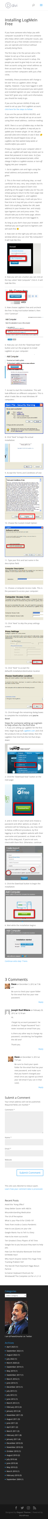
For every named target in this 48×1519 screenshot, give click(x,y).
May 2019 (11, 1371)
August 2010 (12, 1455)
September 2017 (14, 1375)
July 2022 (10, 1359)
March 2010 (12, 1471)
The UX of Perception (14, 1216)
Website (8, 1160)
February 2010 (13, 1475)
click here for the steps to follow (18, 109)
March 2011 (12, 1431)
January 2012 (12, 1411)
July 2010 (10, 1459)
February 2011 (13, 1435)
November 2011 (13, 1415)
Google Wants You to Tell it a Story (19, 1232)
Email (8, 1148)
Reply (41, 1002)
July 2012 (10, 1395)
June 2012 (11, 1399)
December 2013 (13, 1387)
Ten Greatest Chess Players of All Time (21, 1240)
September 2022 (14, 1351)
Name (8, 1137)
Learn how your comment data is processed (23, 1189)
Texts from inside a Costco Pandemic (20, 1224)
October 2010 (12, 1451)
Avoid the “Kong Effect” (14, 1204)
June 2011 (11, 1423)
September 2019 (14, 1367)
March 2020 (12, 1363)
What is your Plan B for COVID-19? (19, 1220)
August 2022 (12, 1355)
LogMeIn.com (29, 730)
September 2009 (14, 1479)
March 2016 (12, 1379)
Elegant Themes (24, 1512)
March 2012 (12, 1403)
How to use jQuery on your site (18, 1228)
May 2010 (11, 1467)
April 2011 (11, 1427)
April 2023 (11, 1347)
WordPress (24, 1515)
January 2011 (12, 1439)
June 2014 (11, 1383)
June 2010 (11, 1463)
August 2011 (12, 1419)
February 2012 (13, 1407)
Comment (10, 1109)
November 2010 (13, 1447)
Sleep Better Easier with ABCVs (18, 1208)
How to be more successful (16, 1236)
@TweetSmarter (16, 1336)
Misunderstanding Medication (18, 1212)
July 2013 (10, 1391)
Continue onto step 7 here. (16, 961)
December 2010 (13, 1443)
